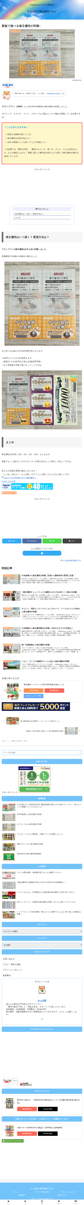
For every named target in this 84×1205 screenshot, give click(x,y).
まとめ (17, 217)
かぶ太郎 (42, 1000)
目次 (40, 209)
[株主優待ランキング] (26, 1085)
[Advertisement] (42, 186)
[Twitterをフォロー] (42, 553)
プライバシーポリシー (12, 970)
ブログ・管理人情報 (11, 964)
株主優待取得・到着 (10, 492)
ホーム (15, 1192)
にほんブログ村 (9, 481)
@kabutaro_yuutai (53, 93)
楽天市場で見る (54, 690)
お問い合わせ (9, 959)
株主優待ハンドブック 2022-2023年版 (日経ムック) (44, 684)
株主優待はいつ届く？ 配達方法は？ (29, 214)
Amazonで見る (33, 690)
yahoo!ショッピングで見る (34, 696)
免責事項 (7, 975)
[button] (72, 541)
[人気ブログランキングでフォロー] (13, 1142)
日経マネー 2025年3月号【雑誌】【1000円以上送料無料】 (40, 1128)
